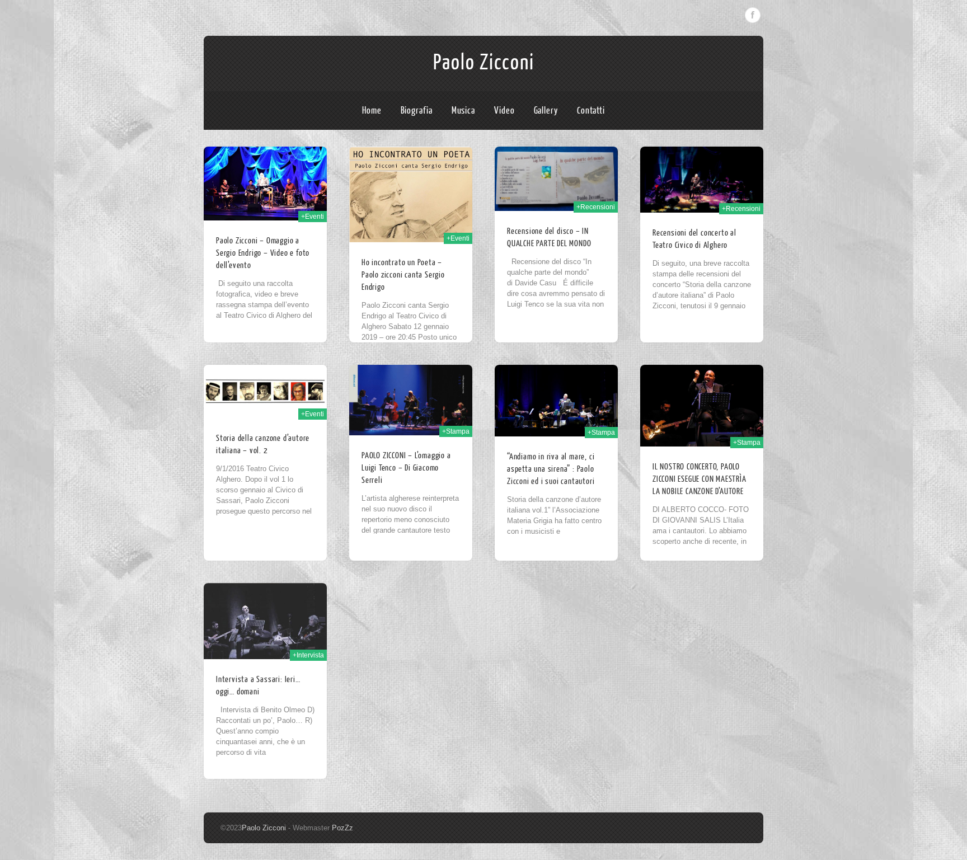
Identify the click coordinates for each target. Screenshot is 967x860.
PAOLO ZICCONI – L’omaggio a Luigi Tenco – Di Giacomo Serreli (406, 468)
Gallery (546, 110)
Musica (463, 110)
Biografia (417, 110)
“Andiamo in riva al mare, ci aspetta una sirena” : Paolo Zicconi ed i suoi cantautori (550, 469)
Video (504, 110)
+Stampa (456, 431)
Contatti (591, 110)
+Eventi (312, 216)
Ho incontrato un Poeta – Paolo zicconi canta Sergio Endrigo (403, 275)
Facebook (753, 15)
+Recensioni (595, 207)
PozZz (342, 828)
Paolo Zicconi (483, 62)
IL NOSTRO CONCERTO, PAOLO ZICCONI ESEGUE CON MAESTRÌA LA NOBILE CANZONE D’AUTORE (700, 479)
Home (372, 110)
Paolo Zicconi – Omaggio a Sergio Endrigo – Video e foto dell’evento (262, 253)
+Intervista (308, 655)
